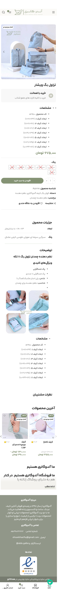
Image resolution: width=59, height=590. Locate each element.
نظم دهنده (20, 193)
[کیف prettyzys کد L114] (15, 426)
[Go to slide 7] (23, 76)
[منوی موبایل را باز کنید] (53, 12)
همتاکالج (11, 579)
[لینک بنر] (28, 4)
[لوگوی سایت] (28, 12)
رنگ (54, 162)
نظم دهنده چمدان (38, 198)
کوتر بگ (45, 193)
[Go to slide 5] (28, 76)
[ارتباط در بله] (50, 583)
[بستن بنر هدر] (3, 4)
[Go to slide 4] (31, 76)
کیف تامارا (48, 442)
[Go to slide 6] (25, 76)
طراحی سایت (45, 579)
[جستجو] (3, 12)
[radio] (51, 167)
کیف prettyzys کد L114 (19, 445)
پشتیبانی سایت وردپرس (27, 579)
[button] (53, 52)
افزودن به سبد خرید (22, 180)
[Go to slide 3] (34, 76)
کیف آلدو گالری (34, 193)
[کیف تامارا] (42, 426)
